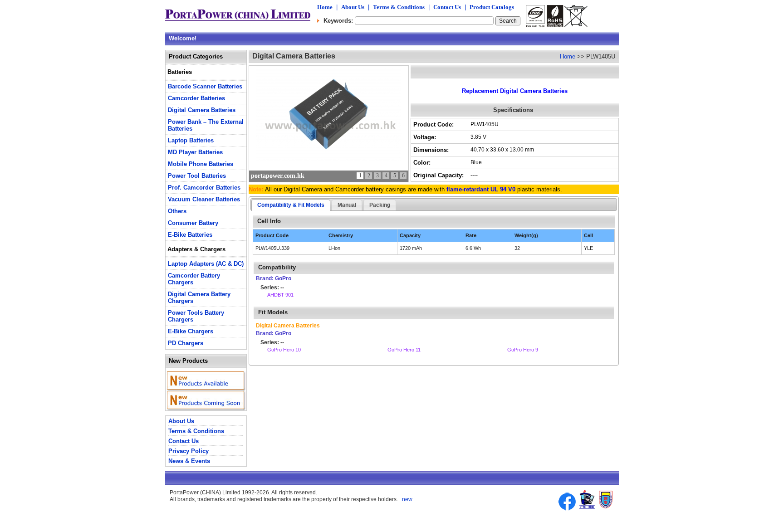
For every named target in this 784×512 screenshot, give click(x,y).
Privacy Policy (188, 451)
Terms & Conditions (399, 7)
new (406, 499)
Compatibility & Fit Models (290, 205)
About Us (352, 7)
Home (325, 7)
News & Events (189, 461)
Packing (379, 205)
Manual (347, 205)
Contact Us (447, 7)
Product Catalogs (492, 7)
